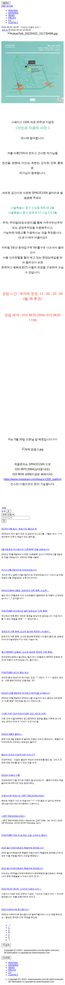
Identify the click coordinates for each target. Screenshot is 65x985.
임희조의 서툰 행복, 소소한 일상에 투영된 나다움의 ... (26, 631)
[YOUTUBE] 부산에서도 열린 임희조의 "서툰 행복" (24, 611)
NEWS (11, 15)
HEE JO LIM (7, 6)
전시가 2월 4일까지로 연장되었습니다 (19, 570)
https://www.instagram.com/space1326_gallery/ (32, 479)
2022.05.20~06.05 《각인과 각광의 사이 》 (21, 889)
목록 (3, 508)
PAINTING (13, 10)
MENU (6, 3)
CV (9, 20)
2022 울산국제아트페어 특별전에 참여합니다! (22, 848)
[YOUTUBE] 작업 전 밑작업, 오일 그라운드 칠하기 (24, 835)
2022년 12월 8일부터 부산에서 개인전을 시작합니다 (25, 693)
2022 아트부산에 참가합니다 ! (15, 909)
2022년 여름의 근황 (10, 775)
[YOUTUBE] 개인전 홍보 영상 (15, 672)
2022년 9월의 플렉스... (12, 734)
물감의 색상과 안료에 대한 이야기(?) (18, 754)
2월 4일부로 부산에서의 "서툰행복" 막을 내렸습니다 (25, 549)
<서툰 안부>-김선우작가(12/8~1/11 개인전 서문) (23, 713)
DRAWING (13, 13)
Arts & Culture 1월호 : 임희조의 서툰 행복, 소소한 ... (25, 590)
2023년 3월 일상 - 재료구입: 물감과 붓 (19, 529)
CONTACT (13, 22)
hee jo (5, 30)
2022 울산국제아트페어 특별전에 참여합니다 (22, 868)
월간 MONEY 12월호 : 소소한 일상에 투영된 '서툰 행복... (27, 652)
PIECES (12, 18)
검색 (7, 945)
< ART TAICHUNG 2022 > (13, 816)
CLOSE (6, 958)
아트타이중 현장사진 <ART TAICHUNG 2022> (22, 796)
